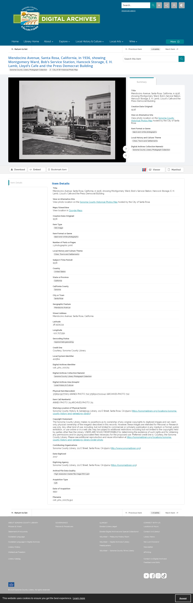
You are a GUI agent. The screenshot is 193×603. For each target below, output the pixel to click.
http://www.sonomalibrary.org (125, 448)
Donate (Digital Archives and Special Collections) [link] (119, 532)
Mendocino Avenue (62, 307)
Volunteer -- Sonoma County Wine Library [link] (117, 551)
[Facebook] (152, 575)
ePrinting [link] (147, 552)
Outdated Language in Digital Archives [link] (24, 542)
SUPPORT (104, 523)
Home (15, 41)
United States (59, 272)
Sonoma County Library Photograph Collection (28, 70)
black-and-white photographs (145, 132)
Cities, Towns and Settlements (145, 141)
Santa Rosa (58, 298)
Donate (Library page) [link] (108, 526)
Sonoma (57, 290)
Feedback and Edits (152, 562)
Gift (55, 483)
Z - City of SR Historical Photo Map (64, 70)
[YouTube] (146, 575)
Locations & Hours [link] (151, 526)
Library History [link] (14, 547)
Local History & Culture (63, 385)
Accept (183, 598)
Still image (58, 228)
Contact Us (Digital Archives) (155, 559)
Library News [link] (149, 537)
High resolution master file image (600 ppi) (71, 474)
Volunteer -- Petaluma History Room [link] (114, 537)
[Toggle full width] (126, 149)
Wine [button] (132, 41)
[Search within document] (182, 59)
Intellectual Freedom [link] (16, 552)
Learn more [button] (79, 598)
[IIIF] (144, 169)
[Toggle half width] (126, 155)
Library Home (31, 41)
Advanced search (129, 11)
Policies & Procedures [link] (64, 526)
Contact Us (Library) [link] (152, 532)
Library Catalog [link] (14, 559)
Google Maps (75, 210)
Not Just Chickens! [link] (151, 542)
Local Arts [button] (115, 41)
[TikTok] (164, 575)
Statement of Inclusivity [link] (18, 532)
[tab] (141, 81)
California (58, 281)
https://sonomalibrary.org (123, 465)
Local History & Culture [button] (88, 41)
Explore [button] (63, 41)
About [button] (47, 41)
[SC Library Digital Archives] (56, 19)
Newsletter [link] (148, 547)
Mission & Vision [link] (15, 526)
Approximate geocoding (64, 342)
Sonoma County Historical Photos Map (99, 202)
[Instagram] (158, 575)
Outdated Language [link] (16, 537)
